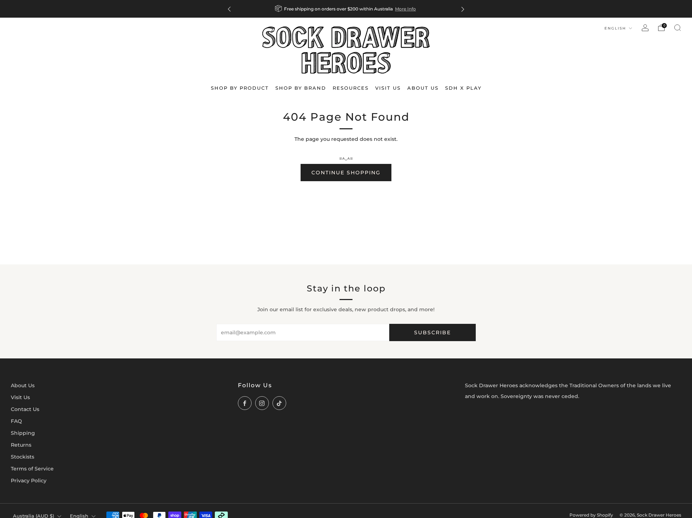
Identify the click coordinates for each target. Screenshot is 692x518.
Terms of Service (32, 468)
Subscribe (432, 332)
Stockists (22, 457)
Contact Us (25, 409)
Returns (21, 445)
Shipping (23, 433)
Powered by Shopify (591, 515)
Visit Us (20, 397)
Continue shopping (346, 172)
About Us (23, 385)
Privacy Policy (28, 480)
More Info (405, 9)
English (616, 28)
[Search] (677, 27)
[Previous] (229, 9)
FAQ (16, 421)
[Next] (462, 9)
